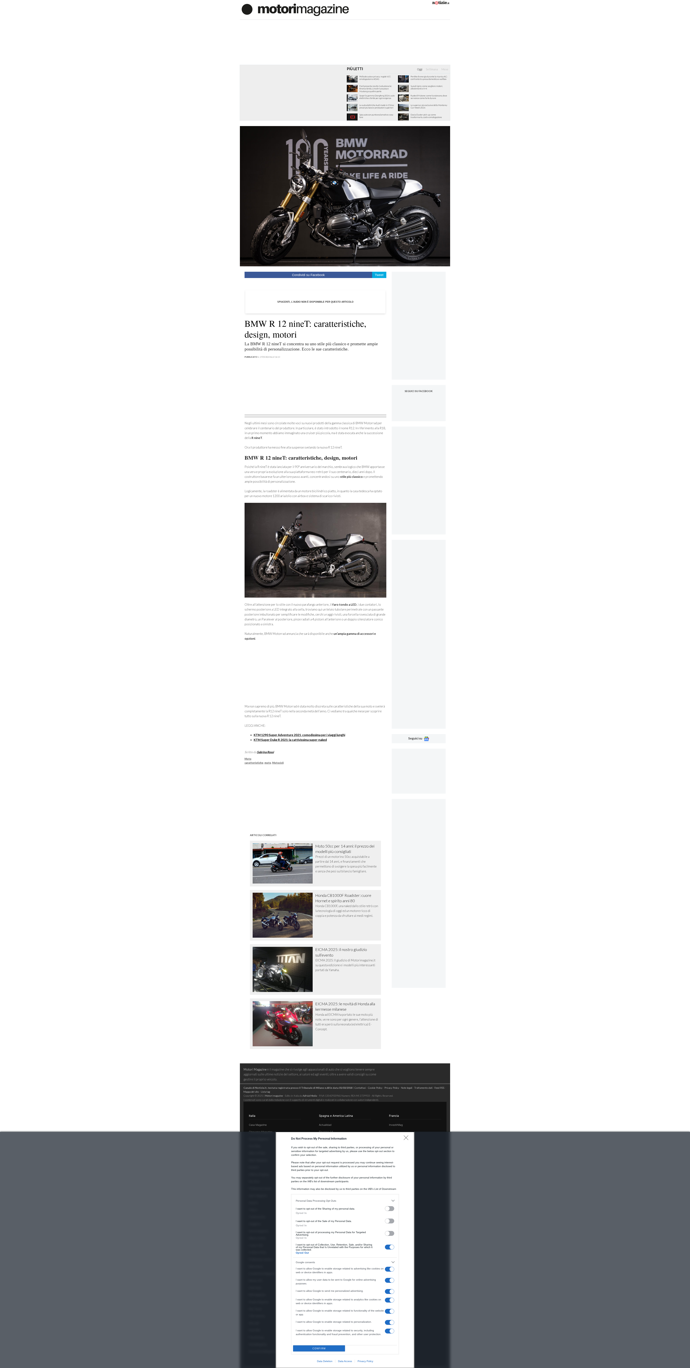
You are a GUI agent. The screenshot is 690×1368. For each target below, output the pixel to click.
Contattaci (360, 1087)
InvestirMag (396, 1124)
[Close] (407, 1138)
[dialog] (345, 1250)
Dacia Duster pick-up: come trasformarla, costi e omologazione (426, 116)
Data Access (345, 1361)
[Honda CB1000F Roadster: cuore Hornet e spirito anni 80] (284, 915)
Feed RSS (439, 1087)
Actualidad (325, 1124)
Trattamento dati (423, 1087)
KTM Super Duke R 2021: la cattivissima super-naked (290, 740)
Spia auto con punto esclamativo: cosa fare (376, 116)
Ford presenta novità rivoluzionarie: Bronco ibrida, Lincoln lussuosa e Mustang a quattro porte (375, 89)
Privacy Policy (365, 1361)
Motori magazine (274, 1095)
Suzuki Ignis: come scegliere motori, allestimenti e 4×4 (427, 87)
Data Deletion (324, 1361)
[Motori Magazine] (295, 9)
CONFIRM (319, 1348)
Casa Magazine (258, 1124)
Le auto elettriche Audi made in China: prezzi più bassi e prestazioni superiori (376, 106)
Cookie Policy (375, 1087)
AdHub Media (310, 1095)
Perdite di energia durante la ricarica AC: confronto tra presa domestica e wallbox (429, 77)
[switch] (389, 1208)
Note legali (406, 1087)
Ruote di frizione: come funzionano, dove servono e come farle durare (429, 96)
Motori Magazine (255, 1069)
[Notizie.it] (440, 3)
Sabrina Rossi (265, 752)
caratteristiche (254, 762)
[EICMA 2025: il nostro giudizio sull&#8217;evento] (284, 969)
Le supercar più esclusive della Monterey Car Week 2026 (429, 106)
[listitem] (345, 1201)
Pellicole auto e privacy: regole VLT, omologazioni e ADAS (375, 77)
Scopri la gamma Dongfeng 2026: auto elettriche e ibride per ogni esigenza (377, 96)
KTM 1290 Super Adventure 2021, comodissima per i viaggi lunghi (299, 735)
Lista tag (265, 1091)
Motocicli (278, 762)
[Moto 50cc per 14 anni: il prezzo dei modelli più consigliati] (284, 863)
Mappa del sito (251, 1091)
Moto (248, 758)
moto (267, 762)
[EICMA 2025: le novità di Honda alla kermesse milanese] (284, 1023)
